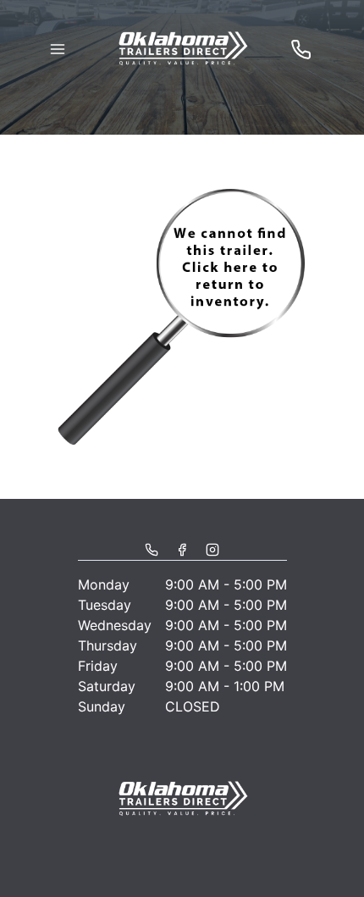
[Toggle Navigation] (57, 49)
